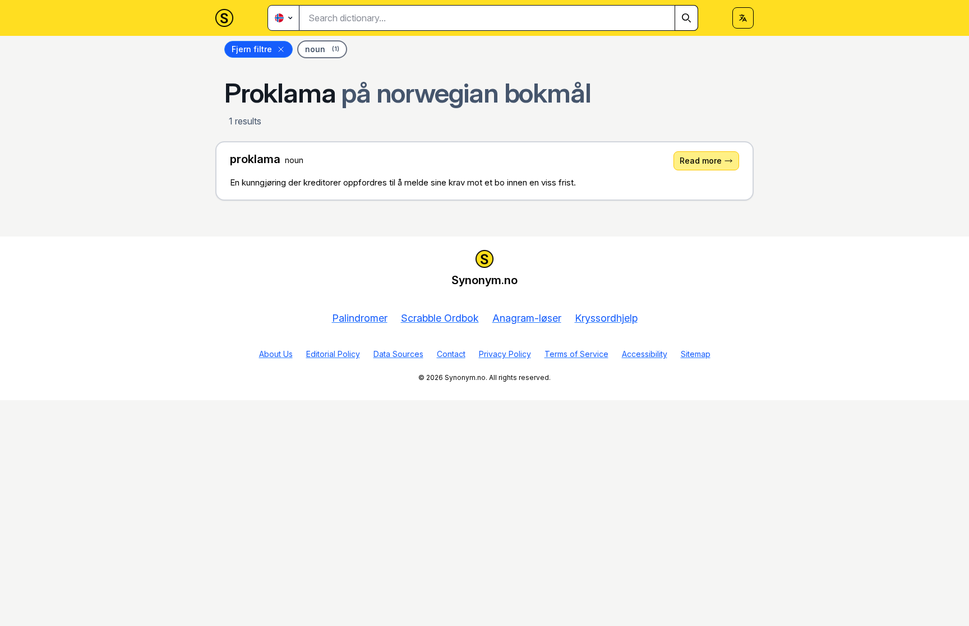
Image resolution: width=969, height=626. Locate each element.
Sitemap (695, 354)
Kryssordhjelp (606, 318)
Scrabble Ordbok (440, 318)
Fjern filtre (252, 49)
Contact (451, 354)
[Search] (686, 18)
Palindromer (359, 318)
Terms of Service (576, 354)
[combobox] (498, 18)
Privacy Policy (505, 354)
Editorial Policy (333, 354)
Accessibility (644, 354)
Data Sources (398, 354)
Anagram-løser (526, 318)
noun (322, 49)
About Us (276, 354)
